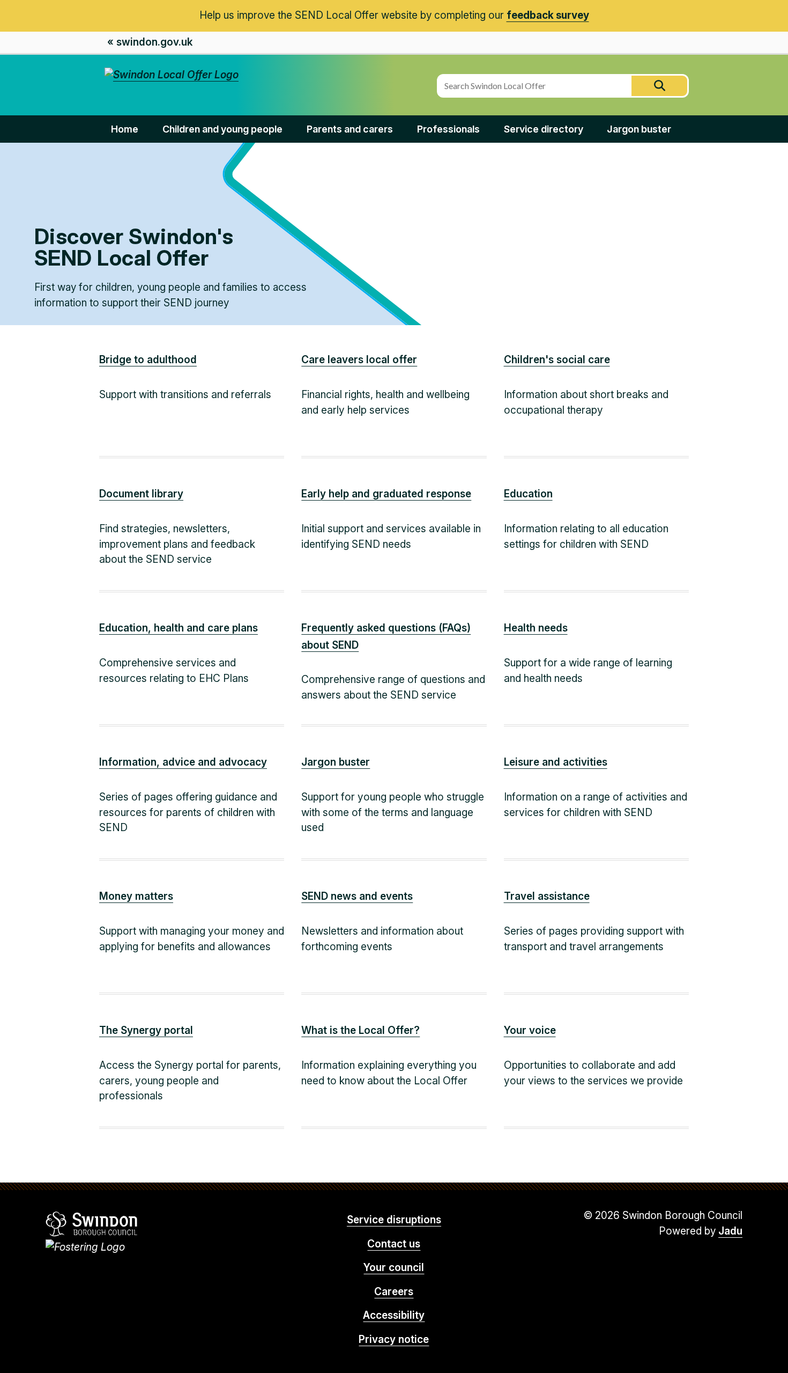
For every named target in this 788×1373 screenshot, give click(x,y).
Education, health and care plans (178, 628)
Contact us (393, 1244)
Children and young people (222, 129)
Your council (393, 1267)
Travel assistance (547, 896)
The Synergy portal (146, 1030)
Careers (393, 1292)
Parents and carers (350, 129)
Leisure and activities (555, 762)
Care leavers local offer (359, 360)
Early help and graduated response (386, 494)
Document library (141, 494)
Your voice (530, 1030)
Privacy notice (394, 1339)
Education (528, 494)
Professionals (448, 129)
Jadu (730, 1231)
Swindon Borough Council (92, 1223)
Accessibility (394, 1315)
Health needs (536, 628)
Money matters (136, 896)
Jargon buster (639, 129)
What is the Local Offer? (360, 1030)
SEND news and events (357, 896)
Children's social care (557, 360)
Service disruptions (394, 1220)
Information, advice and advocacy (183, 762)
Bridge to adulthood (148, 360)
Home (124, 129)
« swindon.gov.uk (149, 42)
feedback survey (548, 15)
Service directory (543, 129)
